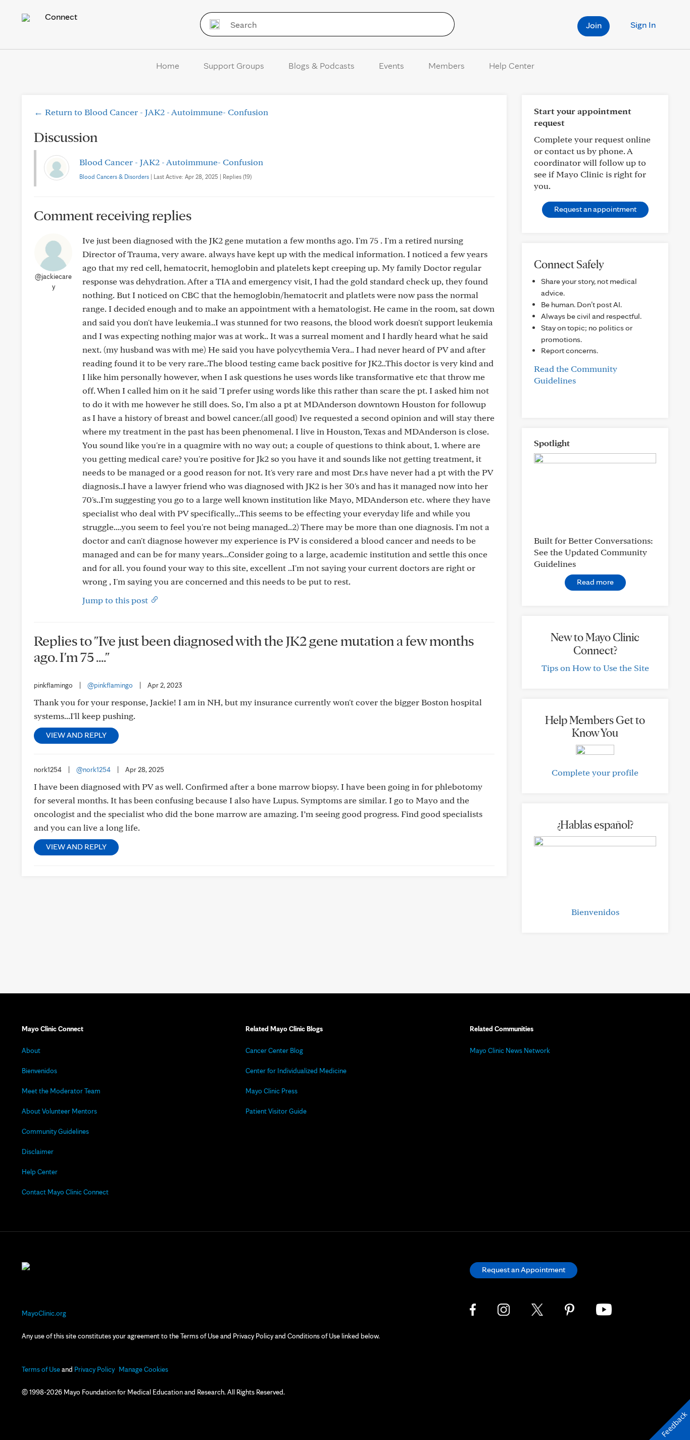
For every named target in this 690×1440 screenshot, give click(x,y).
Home (167, 65)
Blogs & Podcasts (321, 65)
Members (446, 65)
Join (594, 25)
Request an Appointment (523, 1269)
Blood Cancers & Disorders (114, 176)
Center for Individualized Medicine (296, 1071)
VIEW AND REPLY (76, 735)
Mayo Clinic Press (271, 1091)
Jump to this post (116, 600)
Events (391, 65)
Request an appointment (595, 209)
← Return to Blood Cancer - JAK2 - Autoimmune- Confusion (151, 112)
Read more (595, 582)
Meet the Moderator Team (61, 1091)
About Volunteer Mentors (59, 1111)
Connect (60, 16)
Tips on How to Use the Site (595, 667)
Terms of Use (41, 1369)
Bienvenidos (595, 911)
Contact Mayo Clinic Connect (65, 1192)
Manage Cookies (143, 1369)
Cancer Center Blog (274, 1050)
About (31, 1050)
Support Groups (234, 65)
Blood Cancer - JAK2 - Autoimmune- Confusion (171, 162)
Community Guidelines (55, 1131)
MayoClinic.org (44, 1313)
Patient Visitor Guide (276, 1111)
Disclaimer (38, 1151)
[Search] (211, 24)
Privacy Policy (94, 1369)
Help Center (511, 65)
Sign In (643, 24)
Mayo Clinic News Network (510, 1050)
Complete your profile (595, 772)
